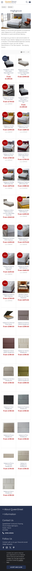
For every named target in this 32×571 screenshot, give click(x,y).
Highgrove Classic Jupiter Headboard (8, 351)
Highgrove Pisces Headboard (9, 435)
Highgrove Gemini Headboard (23, 351)
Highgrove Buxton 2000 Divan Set (8, 154)
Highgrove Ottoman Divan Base (8, 323)
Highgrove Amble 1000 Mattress (23, 211)
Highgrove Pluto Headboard (23, 435)
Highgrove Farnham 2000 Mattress (8, 239)
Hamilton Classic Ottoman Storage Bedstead (23, 296)
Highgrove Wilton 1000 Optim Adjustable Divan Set (23, 100)
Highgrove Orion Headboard (8, 407)
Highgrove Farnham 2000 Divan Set (23, 126)
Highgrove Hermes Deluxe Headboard (23, 379)
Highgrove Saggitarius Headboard (23, 464)
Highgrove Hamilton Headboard (8, 379)
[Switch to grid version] (21, 52)
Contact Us (7, 520)
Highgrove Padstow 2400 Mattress (8, 295)
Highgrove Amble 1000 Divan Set (9, 126)
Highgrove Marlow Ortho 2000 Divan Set (23, 155)
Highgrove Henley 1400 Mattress (23, 267)
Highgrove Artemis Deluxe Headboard (23, 323)
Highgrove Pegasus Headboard (23, 407)
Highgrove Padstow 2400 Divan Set (23, 182)
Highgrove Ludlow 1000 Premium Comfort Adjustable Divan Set (23, 72)
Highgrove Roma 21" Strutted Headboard (9, 464)
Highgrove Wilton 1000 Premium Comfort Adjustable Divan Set (8, 212)
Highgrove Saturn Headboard (9, 492)
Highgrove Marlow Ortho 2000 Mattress (8, 268)
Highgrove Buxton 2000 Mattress (23, 239)
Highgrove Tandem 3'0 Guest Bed (8, 98)
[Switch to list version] (26, 52)
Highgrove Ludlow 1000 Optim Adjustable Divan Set (8, 72)
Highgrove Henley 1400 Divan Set (8, 182)
